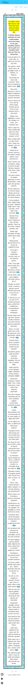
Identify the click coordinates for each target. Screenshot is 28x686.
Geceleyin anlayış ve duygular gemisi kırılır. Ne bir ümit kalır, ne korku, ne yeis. (14, 475)
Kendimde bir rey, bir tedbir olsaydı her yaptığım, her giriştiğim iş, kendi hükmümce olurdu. (14, 507)
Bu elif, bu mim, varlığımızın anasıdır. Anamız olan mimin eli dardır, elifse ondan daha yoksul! (14, 581)
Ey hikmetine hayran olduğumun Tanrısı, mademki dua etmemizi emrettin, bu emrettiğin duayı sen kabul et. (14, 461)
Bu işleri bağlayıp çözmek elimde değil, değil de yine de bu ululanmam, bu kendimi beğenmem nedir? (14, 544)
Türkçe (20, 7)
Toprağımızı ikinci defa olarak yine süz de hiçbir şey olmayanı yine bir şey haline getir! (14, 435)
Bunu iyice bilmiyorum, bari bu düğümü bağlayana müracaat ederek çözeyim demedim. (14, 93)
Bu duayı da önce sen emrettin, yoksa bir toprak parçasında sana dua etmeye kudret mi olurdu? (14, 447)
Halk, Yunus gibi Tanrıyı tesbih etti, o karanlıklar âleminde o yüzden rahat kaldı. (14, 267)
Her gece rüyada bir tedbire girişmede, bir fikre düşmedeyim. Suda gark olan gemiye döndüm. (14, 180)
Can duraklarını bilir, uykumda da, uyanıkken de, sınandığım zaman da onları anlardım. (14, 532)
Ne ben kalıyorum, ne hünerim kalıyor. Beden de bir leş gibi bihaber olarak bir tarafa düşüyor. (14, 193)
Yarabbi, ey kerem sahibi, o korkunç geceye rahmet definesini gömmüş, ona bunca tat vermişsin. (14, 289)
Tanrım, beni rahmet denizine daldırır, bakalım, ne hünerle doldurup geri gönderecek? (14, 486)
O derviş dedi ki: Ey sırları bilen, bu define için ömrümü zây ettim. (14, 60)
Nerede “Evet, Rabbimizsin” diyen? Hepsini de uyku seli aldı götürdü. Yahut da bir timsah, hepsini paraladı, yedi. (14, 222)
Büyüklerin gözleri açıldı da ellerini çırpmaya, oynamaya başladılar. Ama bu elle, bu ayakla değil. (14, 358)
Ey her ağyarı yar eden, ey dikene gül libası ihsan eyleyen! (14, 424)
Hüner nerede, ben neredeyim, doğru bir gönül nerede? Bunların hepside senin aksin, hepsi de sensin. (14, 167)
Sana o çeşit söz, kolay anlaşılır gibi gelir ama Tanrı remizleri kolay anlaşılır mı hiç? (14, 131)
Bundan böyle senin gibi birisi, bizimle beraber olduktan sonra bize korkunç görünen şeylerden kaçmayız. (14, 320)
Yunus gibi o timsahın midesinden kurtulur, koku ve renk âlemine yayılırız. (14, 255)
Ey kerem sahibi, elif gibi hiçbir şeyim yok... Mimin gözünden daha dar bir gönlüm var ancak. (14, 567)
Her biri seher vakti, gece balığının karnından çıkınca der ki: (14, 278)
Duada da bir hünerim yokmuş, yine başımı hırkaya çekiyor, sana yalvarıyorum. (14, 154)
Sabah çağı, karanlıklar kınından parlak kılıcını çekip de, (14, 234)
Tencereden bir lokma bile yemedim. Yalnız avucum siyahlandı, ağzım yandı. (14, 82)
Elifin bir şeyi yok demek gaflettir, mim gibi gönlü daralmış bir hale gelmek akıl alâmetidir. (14, 594)
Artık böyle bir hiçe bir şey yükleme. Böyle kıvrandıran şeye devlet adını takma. (14, 620)
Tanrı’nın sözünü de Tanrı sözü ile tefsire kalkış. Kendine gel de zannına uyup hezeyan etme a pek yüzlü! (14, 106)
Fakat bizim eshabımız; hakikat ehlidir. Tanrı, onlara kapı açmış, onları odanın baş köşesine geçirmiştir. (14, 385)
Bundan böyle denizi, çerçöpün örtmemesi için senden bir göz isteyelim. (14, 344)
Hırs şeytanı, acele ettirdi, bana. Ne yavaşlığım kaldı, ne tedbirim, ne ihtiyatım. (14, 70)
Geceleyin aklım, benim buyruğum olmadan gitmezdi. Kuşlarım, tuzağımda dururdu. (14, 519)
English (16, 7)
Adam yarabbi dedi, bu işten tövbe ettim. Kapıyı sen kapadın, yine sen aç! (14, 143)
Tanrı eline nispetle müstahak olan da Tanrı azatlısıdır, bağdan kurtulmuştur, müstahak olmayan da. (14, 400)
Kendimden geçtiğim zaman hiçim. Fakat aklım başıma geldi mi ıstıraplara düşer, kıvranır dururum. (14, 608)
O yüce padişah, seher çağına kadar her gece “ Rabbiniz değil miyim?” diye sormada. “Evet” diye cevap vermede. (14, 206)
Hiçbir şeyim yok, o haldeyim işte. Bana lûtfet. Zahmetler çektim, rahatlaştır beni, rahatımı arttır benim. (14, 644)
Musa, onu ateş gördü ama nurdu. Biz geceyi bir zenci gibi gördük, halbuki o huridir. (14, 333)
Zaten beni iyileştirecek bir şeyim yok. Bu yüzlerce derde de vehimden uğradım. (14, 632)
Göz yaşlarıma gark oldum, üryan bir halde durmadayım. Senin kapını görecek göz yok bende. (14, 658)
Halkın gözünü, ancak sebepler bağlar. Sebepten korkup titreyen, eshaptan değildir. (14, 371)
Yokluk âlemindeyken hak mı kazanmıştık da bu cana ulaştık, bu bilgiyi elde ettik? (14, 414)
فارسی (25, 7)
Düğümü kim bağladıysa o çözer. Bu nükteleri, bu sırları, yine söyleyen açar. (14, 120)
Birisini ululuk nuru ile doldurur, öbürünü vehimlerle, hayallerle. (14, 497)
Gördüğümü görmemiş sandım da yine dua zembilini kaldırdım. (14, 556)
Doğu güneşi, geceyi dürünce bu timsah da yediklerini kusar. (14, 244)
